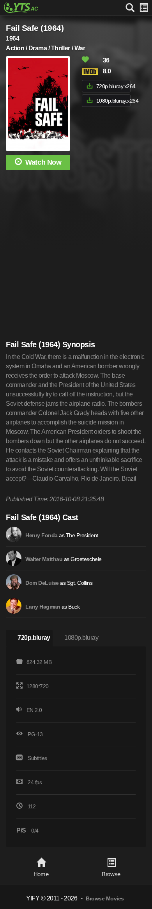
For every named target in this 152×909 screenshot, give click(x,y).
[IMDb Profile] (13, 534)
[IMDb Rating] (91, 71)
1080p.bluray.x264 (113, 101)
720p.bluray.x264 (113, 86)
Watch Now (43, 162)
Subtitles (37, 758)
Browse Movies (105, 899)
